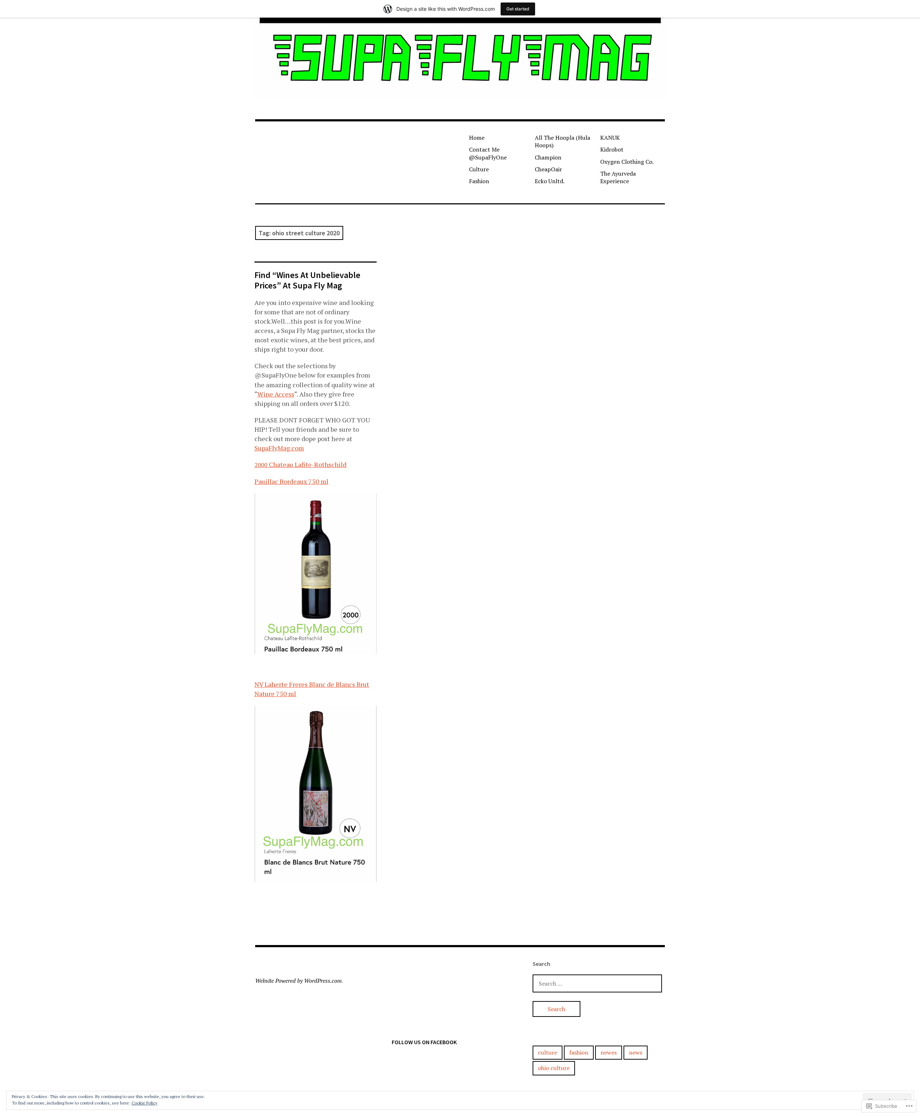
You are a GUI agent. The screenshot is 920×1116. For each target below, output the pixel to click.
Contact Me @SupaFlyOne (488, 153)
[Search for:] (597, 983)
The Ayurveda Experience (618, 177)
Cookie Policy (144, 1103)
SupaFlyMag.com (279, 448)
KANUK (610, 138)
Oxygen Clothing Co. (627, 162)
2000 (260, 465)
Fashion (479, 181)
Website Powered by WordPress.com (298, 981)
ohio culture (554, 1068)
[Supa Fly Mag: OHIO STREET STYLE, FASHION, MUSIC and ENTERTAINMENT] (460, 58)
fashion (578, 1052)
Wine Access (275, 394)
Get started (517, 8)
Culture (479, 169)
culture (547, 1052)
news (635, 1052)
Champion (548, 157)
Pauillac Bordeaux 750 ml (291, 481)
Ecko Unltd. (550, 181)
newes (609, 1052)
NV (258, 684)
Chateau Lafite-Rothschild (306, 464)
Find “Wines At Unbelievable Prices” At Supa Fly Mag (307, 280)
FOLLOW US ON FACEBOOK (424, 1042)
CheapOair (548, 169)
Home (476, 138)
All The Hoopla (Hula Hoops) (562, 141)
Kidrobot (612, 149)
